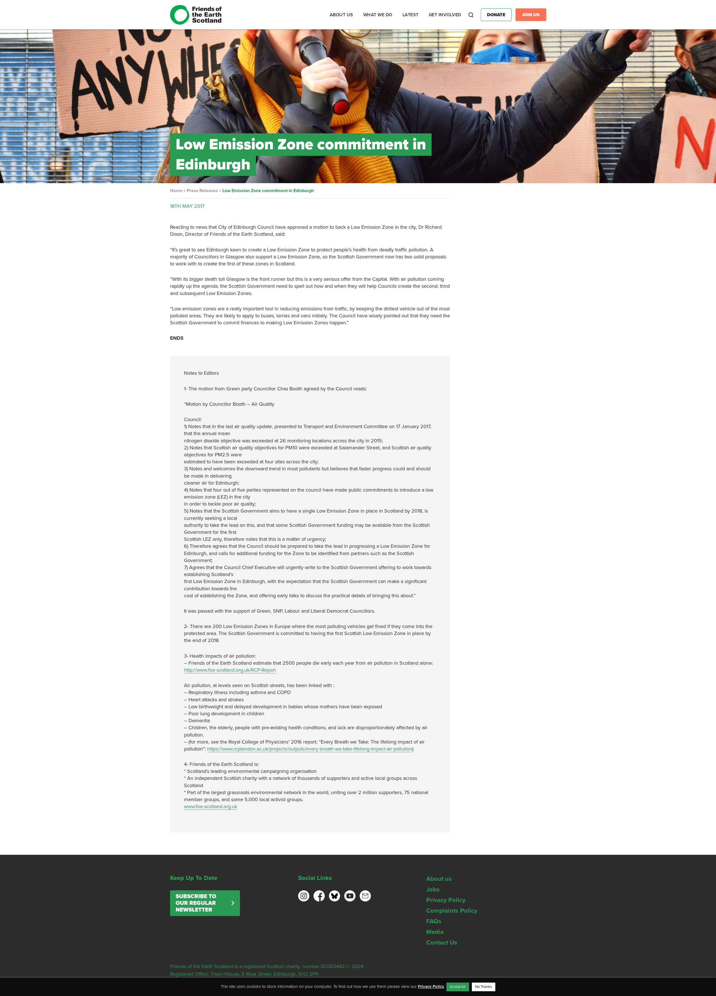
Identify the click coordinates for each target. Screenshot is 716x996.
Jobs (433, 889)
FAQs (433, 921)
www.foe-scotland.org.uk (210, 806)
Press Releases (202, 190)
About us (439, 878)
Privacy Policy (445, 900)
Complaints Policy (451, 910)
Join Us (531, 15)
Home (176, 190)
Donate (496, 15)
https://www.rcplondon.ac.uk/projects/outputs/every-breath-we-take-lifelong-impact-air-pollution (309, 749)
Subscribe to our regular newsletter (196, 903)
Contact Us (441, 942)
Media (435, 932)
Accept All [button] (458, 987)
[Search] (471, 14)
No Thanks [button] (483, 987)
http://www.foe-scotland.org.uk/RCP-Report (230, 670)
